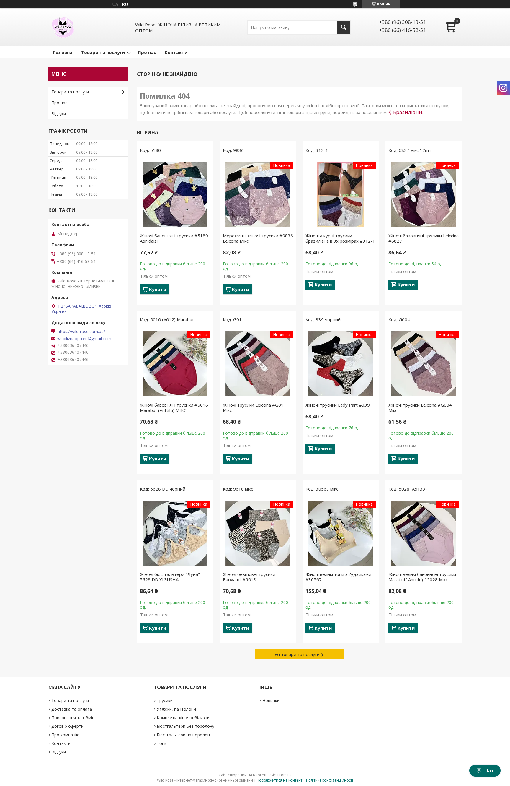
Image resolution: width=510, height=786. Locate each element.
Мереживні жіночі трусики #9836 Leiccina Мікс (258, 238)
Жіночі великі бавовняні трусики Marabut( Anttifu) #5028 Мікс (422, 576)
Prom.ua (284, 774)
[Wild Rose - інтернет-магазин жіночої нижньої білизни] (62, 27)
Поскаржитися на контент (279, 780)
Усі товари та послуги (297, 654)
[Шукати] (343, 27)
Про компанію (65, 735)
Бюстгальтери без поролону (185, 726)
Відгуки (58, 113)
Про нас (147, 52)
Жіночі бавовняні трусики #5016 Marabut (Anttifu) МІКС (174, 407)
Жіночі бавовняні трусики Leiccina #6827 (423, 238)
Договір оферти (67, 726)
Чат (489, 770)
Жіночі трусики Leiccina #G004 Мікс (420, 407)
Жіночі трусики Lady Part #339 (337, 404)
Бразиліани (407, 112)
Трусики (165, 700)
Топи (162, 743)
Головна (62, 52)
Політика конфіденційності (329, 780)
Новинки (270, 700)
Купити (157, 289)
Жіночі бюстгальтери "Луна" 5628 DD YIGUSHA (170, 576)
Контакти (176, 52)
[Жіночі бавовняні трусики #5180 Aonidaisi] (175, 194)
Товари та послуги (103, 52)
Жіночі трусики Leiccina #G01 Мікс (253, 407)
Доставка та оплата (71, 709)
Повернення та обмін (72, 717)
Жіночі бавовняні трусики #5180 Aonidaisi (174, 238)
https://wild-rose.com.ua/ (81, 331)
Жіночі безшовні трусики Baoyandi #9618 (249, 576)
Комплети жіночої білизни (183, 717)
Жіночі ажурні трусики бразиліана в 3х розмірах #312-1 (340, 238)
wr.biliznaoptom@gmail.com (84, 338)
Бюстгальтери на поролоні (184, 735)
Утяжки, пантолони (176, 709)
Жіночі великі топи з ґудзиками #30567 (338, 576)
